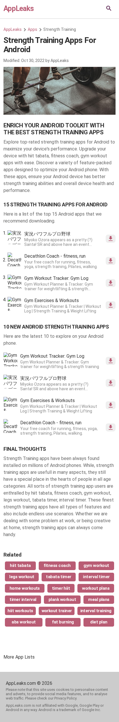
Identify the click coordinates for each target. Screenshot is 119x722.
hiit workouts (20, 610)
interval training (95, 610)
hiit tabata (20, 565)
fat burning (63, 622)
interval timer (96, 576)
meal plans (98, 599)
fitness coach (57, 565)
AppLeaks (18, 8)
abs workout (24, 622)
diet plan (98, 622)
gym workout (96, 565)
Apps (32, 29)
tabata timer (58, 576)
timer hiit (61, 588)
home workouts (25, 588)
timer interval (23, 599)
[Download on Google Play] (111, 239)
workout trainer (57, 610)
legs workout (21, 576)
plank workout (62, 599)
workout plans (95, 588)
